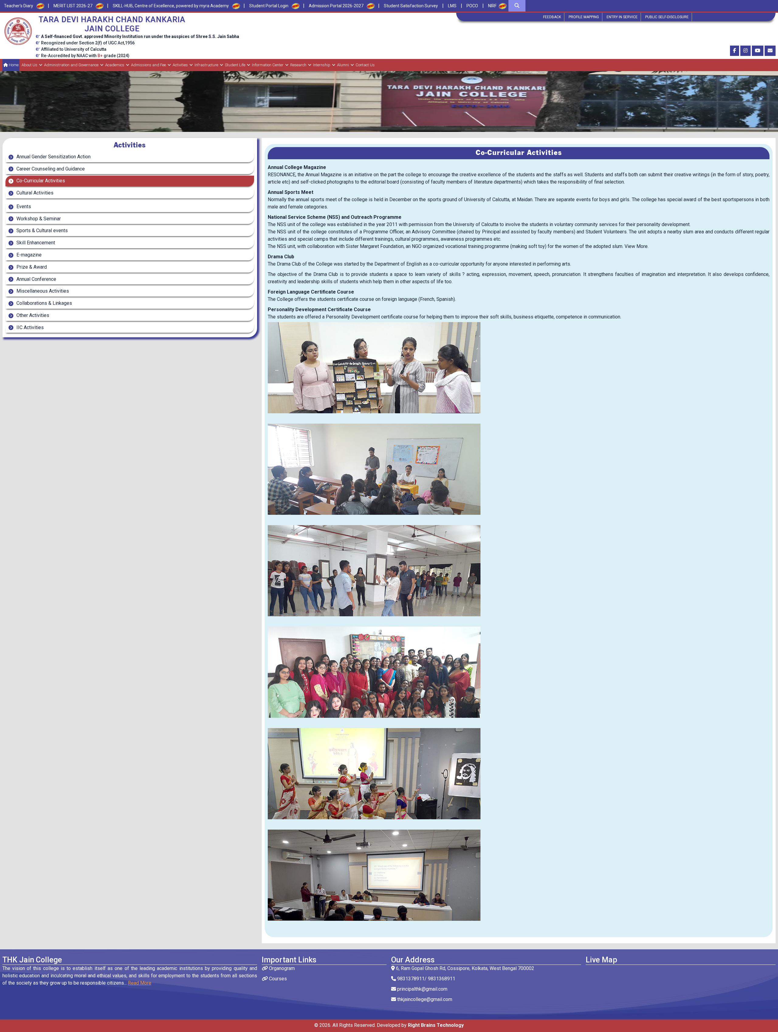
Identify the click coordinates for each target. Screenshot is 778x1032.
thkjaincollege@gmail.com (424, 999)
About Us (29, 65)
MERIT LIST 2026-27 (72, 5)
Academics (114, 65)
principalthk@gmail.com (421, 989)
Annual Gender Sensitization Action (53, 157)
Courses (277, 979)
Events (23, 206)
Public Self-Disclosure (667, 17)
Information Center (268, 65)
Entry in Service (622, 17)
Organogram (281, 968)
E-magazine (28, 255)
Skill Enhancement (35, 243)
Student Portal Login (268, 5)
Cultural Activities (34, 193)
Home (13, 65)
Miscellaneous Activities (42, 291)
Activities (180, 65)
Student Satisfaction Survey (411, 5)
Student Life (235, 65)
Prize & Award (31, 267)
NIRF (492, 5)
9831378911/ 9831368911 (425, 979)
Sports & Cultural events (41, 230)
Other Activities (32, 315)
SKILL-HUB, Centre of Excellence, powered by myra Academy (171, 5)
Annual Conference (35, 279)
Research (298, 65)
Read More (139, 983)
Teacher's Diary (18, 5)
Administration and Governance (71, 65)
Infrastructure (206, 65)
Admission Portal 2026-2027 (336, 5)
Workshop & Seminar (38, 219)
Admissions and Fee (148, 65)
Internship (321, 65)
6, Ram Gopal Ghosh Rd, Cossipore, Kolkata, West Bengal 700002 (464, 968)
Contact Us (365, 65)
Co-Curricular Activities (40, 181)
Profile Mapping (584, 17)
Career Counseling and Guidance (50, 169)
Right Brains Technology (436, 1025)
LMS (452, 5)
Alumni (343, 65)
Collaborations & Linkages (43, 303)
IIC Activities (29, 327)
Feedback (552, 17)
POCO (472, 5)
